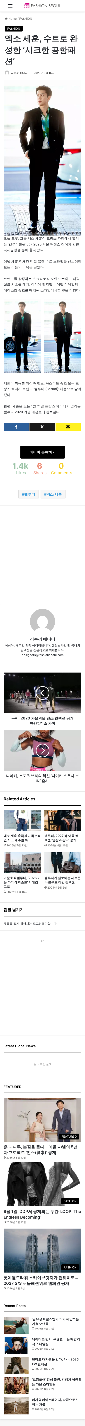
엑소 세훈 (54, 494)
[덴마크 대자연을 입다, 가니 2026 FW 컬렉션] (16, 1365)
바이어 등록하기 (42, 452)
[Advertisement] (42, 554)
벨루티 (29, 494)
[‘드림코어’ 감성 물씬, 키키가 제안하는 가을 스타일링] (16, 1385)
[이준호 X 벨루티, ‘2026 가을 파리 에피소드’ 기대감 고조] (22, 862)
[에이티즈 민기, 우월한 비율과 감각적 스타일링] (16, 1345)
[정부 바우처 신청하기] (68, 427)
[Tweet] (42, 427)
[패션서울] (42, 5)
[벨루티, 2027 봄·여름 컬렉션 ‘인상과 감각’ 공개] (63, 820)
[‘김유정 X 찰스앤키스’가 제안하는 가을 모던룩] (16, 1325)
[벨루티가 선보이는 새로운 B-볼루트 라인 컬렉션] (63, 862)
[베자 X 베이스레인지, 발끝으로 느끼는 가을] (16, 1405)
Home (12, 18)
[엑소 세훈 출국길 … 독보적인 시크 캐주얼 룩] (22, 820)
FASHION (25, 18)
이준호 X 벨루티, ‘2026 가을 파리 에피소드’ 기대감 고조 (22, 882)
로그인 (37, 923)
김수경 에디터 (19, 73)
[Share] (16, 427)
